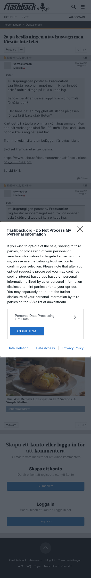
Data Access (45, 348)
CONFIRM (27, 331)
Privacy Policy (72, 348)
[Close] (81, 230)
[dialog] (45, 289)
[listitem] (45, 317)
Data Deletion (18, 348)
